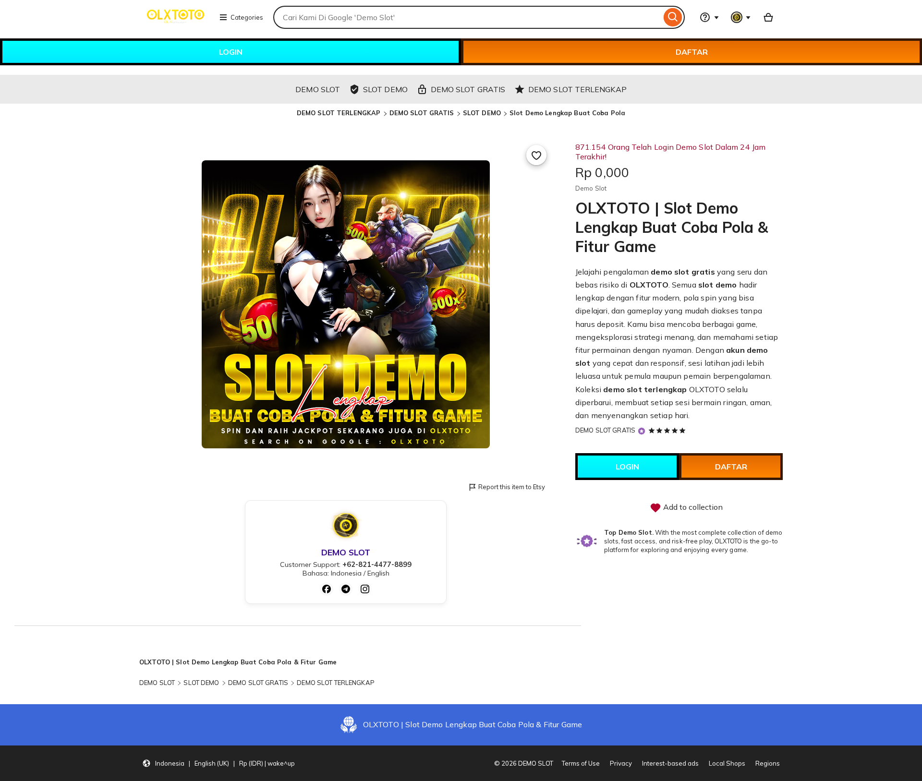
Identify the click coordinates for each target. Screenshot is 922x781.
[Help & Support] (709, 17)
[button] (218, 763)
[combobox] (467, 17)
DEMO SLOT (157, 682)
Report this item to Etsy (511, 487)
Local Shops (727, 763)
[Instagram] (365, 589)
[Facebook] (326, 589)
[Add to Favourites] (536, 155)
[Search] (673, 17)
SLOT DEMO (482, 113)
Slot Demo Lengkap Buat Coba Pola (567, 113)
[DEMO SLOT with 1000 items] (768, 17)
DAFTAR (692, 52)
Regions (767, 763)
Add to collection (692, 507)
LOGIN (231, 52)
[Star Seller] (641, 431)
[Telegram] (345, 589)
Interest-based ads (670, 763)
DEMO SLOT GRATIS (421, 113)
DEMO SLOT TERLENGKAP (339, 113)
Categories (246, 17)
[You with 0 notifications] (741, 17)
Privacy (621, 763)
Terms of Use (581, 763)
